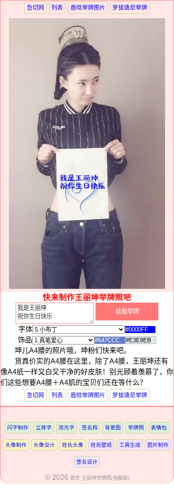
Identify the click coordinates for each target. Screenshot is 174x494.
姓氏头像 (72, 445)
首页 (75, 478)
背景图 (113, 427)
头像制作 (16, 445)
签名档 (90, 427)
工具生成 (130, 445)
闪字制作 (18, 427)
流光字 (66, 427)
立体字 (44, 427)
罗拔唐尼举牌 (129, 7)
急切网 (35, 7)
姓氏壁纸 (101, 445)
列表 (57, 7)
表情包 (159, 427)
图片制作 (158, 445)
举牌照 (136, 427)
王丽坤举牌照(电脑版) (105, 478)
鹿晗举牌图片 (87, 7)
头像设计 (44, 445)
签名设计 (87, 462)
